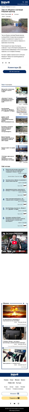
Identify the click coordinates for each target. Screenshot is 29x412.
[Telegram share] (9, 63)
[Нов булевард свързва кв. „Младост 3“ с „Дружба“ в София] (21, 110)
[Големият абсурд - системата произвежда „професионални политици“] (14, 333)
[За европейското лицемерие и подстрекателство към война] (14, 311)
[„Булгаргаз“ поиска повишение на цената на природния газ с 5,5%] (21, 100)
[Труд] (14, 374)
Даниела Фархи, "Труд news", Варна (15, 176)
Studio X (18, 410)
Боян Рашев (23, 367)
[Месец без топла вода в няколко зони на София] (21, 90)
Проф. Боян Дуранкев (21, 324)
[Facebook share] (2, 63)
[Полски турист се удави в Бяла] (21, 148)
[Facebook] (10, 403)
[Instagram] (18, 403)
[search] (23, 2)
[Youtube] (14, 403)
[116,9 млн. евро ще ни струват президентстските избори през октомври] (21, 158)
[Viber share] (6, 63)
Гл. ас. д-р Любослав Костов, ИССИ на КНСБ (17, 346)
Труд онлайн (8, 14)
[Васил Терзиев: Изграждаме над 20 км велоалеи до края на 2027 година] (21, 139)
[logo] (5, 2)
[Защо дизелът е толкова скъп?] (14, 355)
